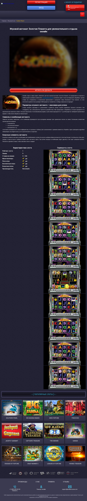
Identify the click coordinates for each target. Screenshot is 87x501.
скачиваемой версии (47, 97)
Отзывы (66, 482)
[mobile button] (82, 14)
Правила (51, 482)
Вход (41, 8)
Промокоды (22, 482)
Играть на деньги (43, 90)
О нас (38, 482)
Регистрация (41, 2)
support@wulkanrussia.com (69, 489)
